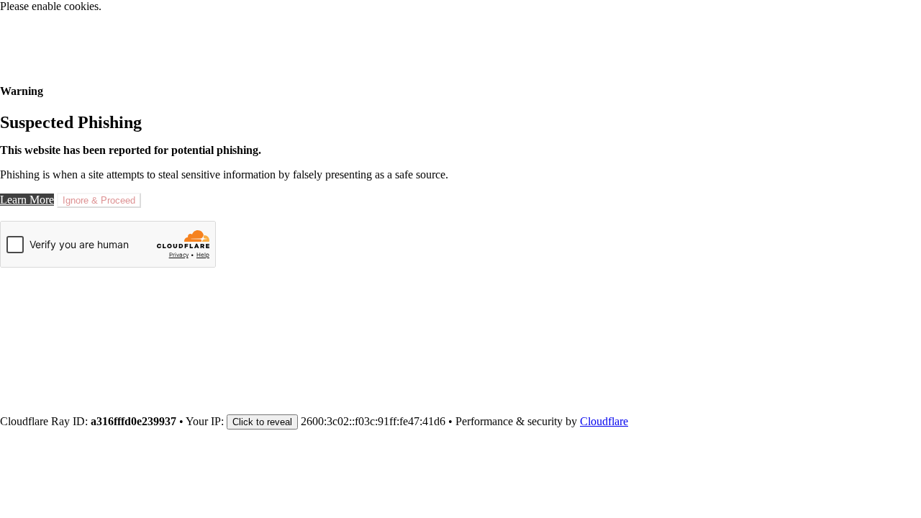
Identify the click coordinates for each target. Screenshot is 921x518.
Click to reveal (262, 422)
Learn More (27, 200)
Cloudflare (604, 421)
